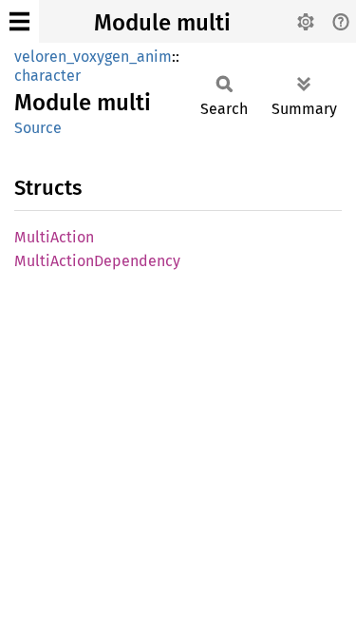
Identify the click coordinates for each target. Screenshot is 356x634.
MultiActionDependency (97, 261)
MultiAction (54, 237)
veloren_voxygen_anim (93, 57)
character (47, 76)
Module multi (162, 23)
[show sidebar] (19, 21)
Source (38, 128)
